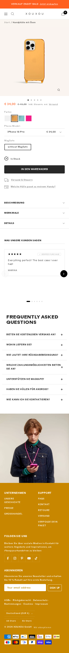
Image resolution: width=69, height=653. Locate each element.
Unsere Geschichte (12, 501)
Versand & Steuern (22, 180)
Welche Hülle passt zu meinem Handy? (33, 187)
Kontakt (44, 505)
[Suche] (12, 13)
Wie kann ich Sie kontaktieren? (28, 400)
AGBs (7, 600)
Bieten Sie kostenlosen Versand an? (31, 335)
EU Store (27, 621)
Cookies (28, 604)
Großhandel (13, 514)
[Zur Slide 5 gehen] (40, 100)
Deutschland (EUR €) (17, 613)
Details (9, 223)
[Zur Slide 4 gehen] (37, 100)
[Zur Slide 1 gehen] (28, 100)
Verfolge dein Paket (48, 524)
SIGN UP (55, 588)
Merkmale (11, 213)
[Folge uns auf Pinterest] (21, 558)
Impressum (41, 604)
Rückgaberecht (22, 600)
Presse (8, 508)
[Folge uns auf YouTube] (29, 558)
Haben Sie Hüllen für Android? (27, 389)
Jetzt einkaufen (49, 4)
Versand (53, 105)
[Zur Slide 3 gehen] (34, 100)
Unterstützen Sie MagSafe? (25, 379)
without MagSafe (18, 147)
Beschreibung (14, 203)
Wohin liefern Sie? (19, 345)
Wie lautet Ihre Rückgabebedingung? (32, 355)
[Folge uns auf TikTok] (36, 558)
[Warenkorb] (63, 13)
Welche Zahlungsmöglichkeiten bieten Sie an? (33, 367)
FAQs (41, 499)
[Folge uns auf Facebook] (7, 558)
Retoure (44, 510)
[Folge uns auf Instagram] (14, 558)
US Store (11, 621)
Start (7, 23)
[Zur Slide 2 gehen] (31, 100)
